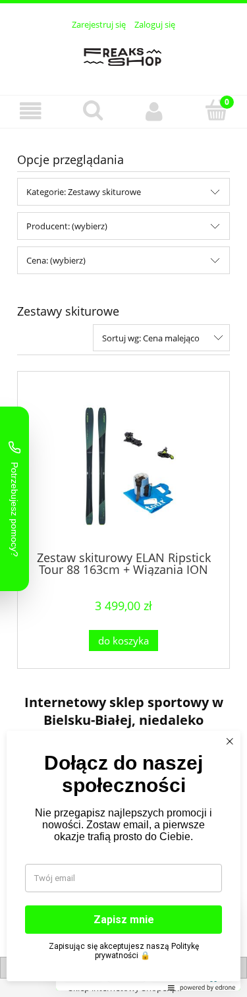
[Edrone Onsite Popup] (123, 498)
